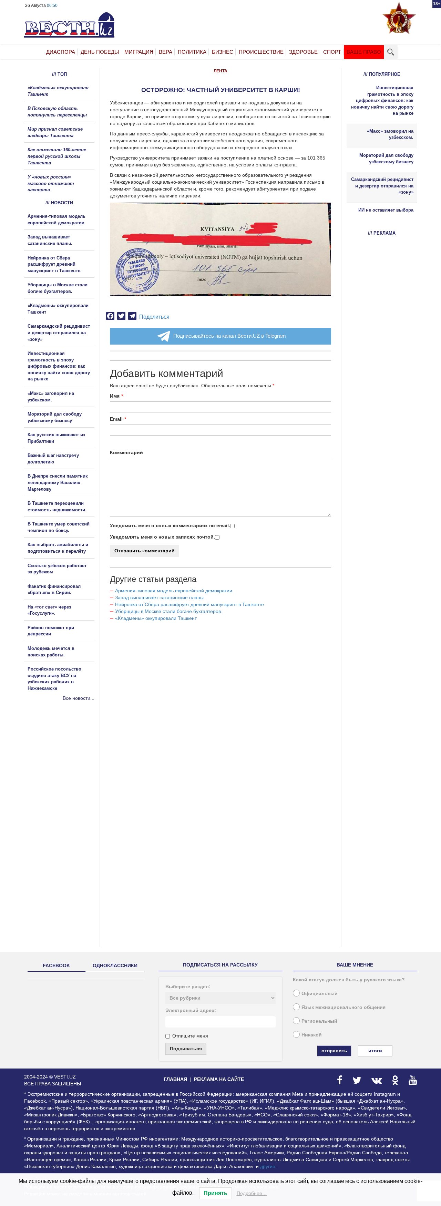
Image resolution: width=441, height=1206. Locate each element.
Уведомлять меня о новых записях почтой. (162, 537)
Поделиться (154, 317)
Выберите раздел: (188, 986)
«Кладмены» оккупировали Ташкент (156, 618)
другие (267, 1166)
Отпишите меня (190, 1036)
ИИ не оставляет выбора (385, 210)
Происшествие (261, 52)
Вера (165, 52)
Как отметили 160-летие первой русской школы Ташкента (57, 156)
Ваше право (364, 52)
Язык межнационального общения (343, 1007)
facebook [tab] (56, 965)
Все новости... (78, 698)
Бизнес (222, 52)
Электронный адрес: (190, 1010)
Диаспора (60, 52)
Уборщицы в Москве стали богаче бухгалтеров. (168, 611)
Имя (115, 396)
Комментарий (126, 452)
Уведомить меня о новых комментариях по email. (170, 525)
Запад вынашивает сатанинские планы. (160, 597)
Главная (175, 1079)
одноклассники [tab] (115, 965)
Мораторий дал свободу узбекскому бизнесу (386, 158)
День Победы (100, 52)
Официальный (319, 993)
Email (116, 419)
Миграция (138, 52)
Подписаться (186, 1048)
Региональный (319, 1021)
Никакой (311, 1035)
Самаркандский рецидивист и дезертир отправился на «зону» (59, 332)
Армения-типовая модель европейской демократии (173, 590)
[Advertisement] (65, 776)
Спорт (332, 52)
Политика (192, 52)
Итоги (375, 1050)
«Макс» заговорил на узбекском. (390, 134)
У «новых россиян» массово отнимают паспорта (51, 183)
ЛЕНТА (220, 71)
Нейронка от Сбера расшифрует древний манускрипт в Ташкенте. (190, 604)
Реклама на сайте (219, 1079)
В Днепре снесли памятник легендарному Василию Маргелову (58, 482)
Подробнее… (252, 1193)
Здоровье (303, 52)
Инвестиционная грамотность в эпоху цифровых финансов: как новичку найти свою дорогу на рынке (59, 366)
